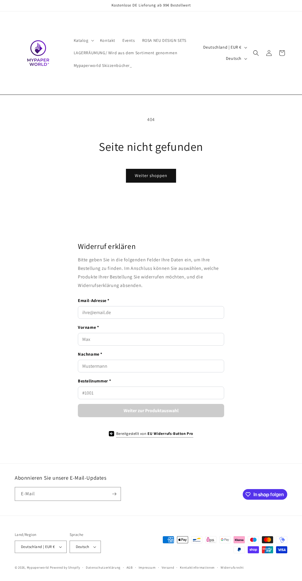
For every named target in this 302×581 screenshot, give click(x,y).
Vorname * (88, 327)
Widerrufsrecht (232, 567)
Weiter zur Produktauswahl (151, 410)
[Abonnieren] (114, 494)
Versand (168, 567)
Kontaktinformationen (197, 567)
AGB (130, 567)
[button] (83, 40)
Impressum (147, 567)
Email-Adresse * (93, 300)
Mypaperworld (38, 567)
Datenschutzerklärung (103, 567)
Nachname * (90, 354)
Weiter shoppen (151, 175)
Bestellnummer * (94, 381)
